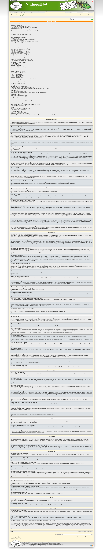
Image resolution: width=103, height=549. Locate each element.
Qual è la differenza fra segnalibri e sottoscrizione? (22, 103)
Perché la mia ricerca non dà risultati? (19, 96)
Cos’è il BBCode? (14, 63)
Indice (12, 17)
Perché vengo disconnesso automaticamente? (21, 26)
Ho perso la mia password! (16, 28)
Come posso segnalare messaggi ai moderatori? (21, 57)
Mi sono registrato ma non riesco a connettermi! (21, 29)
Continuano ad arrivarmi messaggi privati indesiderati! (22, 87)
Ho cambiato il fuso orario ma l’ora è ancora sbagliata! (23, 39)
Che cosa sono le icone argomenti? (18, 72)
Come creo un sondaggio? (16, 50)
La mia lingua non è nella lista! (17, 40)
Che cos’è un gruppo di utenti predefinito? (20, 82)
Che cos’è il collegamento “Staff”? (18, 83)
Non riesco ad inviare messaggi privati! (19, 86)
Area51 (75, 517)
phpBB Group (42, 511)
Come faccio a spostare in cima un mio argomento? (22, 60)
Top (11, 124)
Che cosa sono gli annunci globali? (18, 67)
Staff (36, 545)
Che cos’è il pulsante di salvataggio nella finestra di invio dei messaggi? (26, 58)
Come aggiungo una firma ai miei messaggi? (20, 49)
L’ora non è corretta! (15, 38)
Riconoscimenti (45, 545)
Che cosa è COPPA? (15, 31)
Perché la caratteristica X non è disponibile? (20, 113)
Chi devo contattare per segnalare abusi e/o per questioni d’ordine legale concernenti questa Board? (33, 114)
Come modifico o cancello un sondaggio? (20, 51)
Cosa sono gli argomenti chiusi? (18, 71)
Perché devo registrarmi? (16, 25)
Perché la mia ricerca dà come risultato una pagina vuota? (23, 97)
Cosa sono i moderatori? (16, 76)
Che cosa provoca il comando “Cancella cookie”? (21, 34)
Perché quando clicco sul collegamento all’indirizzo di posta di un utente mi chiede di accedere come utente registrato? (37, 43)
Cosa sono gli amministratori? (17, 75)
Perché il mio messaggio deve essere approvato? (22, 59)
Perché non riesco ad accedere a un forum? (20, 52)
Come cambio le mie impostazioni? (18, 37)
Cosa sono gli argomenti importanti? (19, 70)
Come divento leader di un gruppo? (18, 79)
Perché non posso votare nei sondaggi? (19, 53)
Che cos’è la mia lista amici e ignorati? (19, 91)
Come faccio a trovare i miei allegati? (19, 109)
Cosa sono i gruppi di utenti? (17, 77)
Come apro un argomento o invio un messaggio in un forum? (24, 46)
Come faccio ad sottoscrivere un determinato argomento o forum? (25, 104)
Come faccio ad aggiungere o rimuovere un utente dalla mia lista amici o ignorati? (29, 92)
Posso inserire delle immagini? (17, 66)
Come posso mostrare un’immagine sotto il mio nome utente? (24, 41)
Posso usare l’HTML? (15, 64)
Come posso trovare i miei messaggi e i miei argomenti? (23, 100)
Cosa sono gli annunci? (16, 69)
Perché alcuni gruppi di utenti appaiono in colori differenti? (23, 80)
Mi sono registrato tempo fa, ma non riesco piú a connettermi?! (24, 30)
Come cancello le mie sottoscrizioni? (19, 105)
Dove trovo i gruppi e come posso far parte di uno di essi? (23, 78)
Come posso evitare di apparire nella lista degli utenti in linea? (24, 27)
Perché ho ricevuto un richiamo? (18, 55)
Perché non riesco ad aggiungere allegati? (20, 54)
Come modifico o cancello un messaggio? (20, 48)
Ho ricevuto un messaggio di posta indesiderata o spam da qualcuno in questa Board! (30, 88)
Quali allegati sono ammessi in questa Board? (21, 108)
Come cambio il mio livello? (17, 42)
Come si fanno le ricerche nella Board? (19, 95)
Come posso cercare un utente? (18, 98)
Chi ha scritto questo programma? (18, 112)
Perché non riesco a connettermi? (18, 24)
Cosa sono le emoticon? (16, 65)
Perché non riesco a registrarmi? (18, 33)
